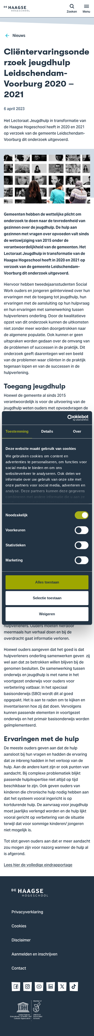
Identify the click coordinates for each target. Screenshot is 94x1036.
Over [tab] (77, 431)
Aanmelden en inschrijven (34, 954)
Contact (19, 968)
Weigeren (47, 614)
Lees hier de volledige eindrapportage (38, 865)
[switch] (81, 530)
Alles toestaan (47, 582)
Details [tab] (47, 431)
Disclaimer (21, 940)
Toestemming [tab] (17, 431)
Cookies (19, 926)
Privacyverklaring (27, 912)
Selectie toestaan (47, 598)
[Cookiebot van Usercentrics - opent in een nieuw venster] (67, 418)
